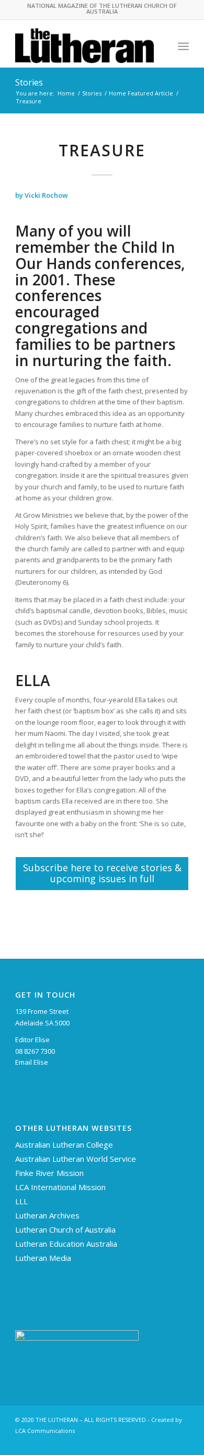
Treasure (102, 150)
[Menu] (183, 46)
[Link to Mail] (181, 1442)
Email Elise (31, 1062)
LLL (21, 1201)
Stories (29, 82)
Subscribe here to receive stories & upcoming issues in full (102, 873)
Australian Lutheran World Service (75, 1158)
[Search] (160, 46)
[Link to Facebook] (165, 1442)
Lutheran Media (43, 1258)
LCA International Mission (60, 1187)
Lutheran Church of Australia (65, 1229)
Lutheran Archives (47, 1215)
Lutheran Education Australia (66, 1243)
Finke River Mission (49, 1173)
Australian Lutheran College (64, 1144)
